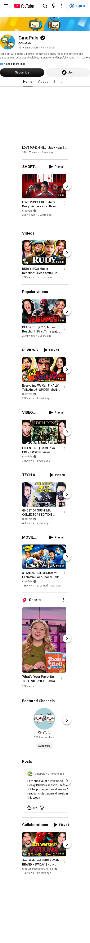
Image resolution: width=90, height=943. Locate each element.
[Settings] (61, 5)
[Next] (67, 186)
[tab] (28, 82)
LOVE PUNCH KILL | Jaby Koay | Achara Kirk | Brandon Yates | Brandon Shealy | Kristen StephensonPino (45, 147)
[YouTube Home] (24, 6)
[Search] (45, 5)
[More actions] (64, 203)
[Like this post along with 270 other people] (29, 807)
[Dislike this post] (42, 807)
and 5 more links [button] (15, 63)
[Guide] (5, 5)
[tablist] (45, 82)
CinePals (27, 210)
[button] (62, 82)
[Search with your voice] (53, 6)
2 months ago (56, 773)
